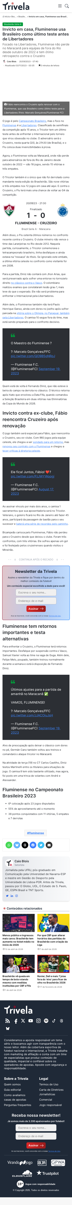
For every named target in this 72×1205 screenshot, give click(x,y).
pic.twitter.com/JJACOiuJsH (32, 715)
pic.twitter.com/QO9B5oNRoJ (33, 356)
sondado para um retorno (48, 442)
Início (7, 16)
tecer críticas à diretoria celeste (21, 450)
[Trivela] (16, 6)
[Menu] (60, 5)
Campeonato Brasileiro (32, 121)
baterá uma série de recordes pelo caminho (42, 523)
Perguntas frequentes (17, 1105)
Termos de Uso (55, 616)
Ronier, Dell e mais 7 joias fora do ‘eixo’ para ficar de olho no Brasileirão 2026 (52, 979)
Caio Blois (22, 861)
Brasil (14, 16)
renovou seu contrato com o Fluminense (26, 446)
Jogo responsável (50, 1105)
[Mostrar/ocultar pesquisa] (66, 6)
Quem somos (12, 1084)
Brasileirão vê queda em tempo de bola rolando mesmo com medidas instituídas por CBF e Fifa (17, 981)
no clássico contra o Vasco (26, 282)
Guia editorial (12, 1089)
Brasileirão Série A (12, 24)
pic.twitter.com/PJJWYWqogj (32, 476)
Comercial (45, 1099)
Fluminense (9, 125)
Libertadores (29, 125)
